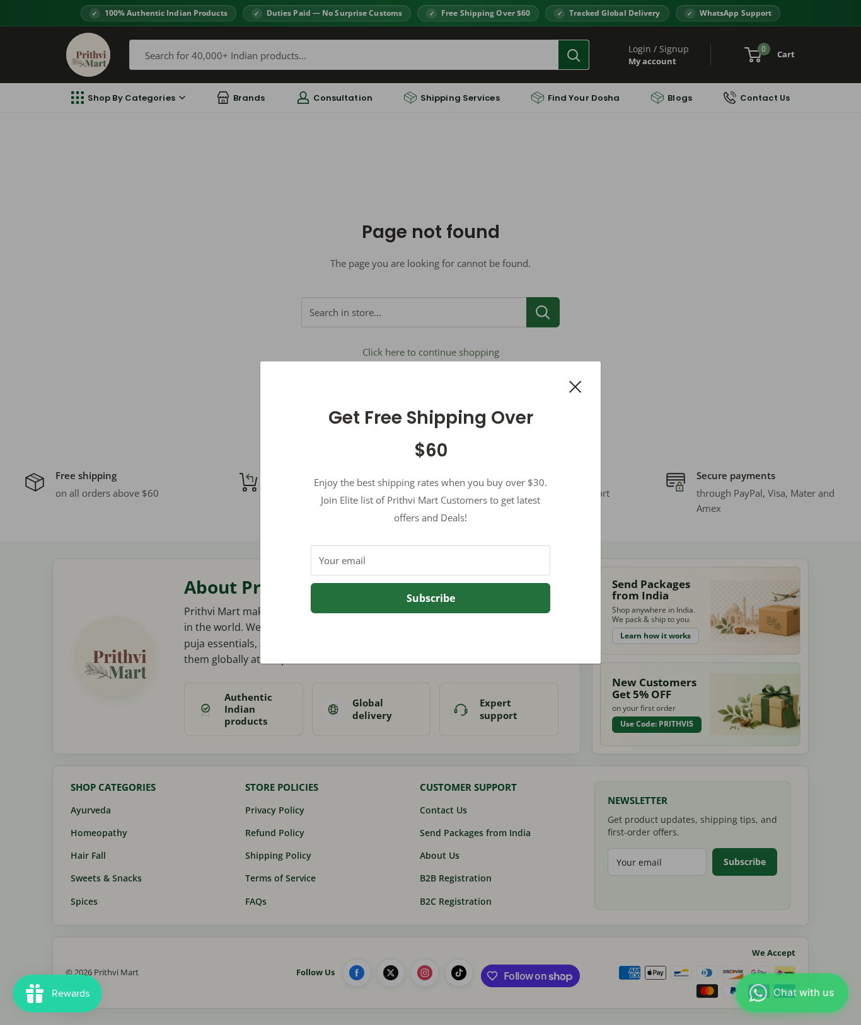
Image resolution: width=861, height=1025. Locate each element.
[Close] (575, 385)
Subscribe (431, 598)
